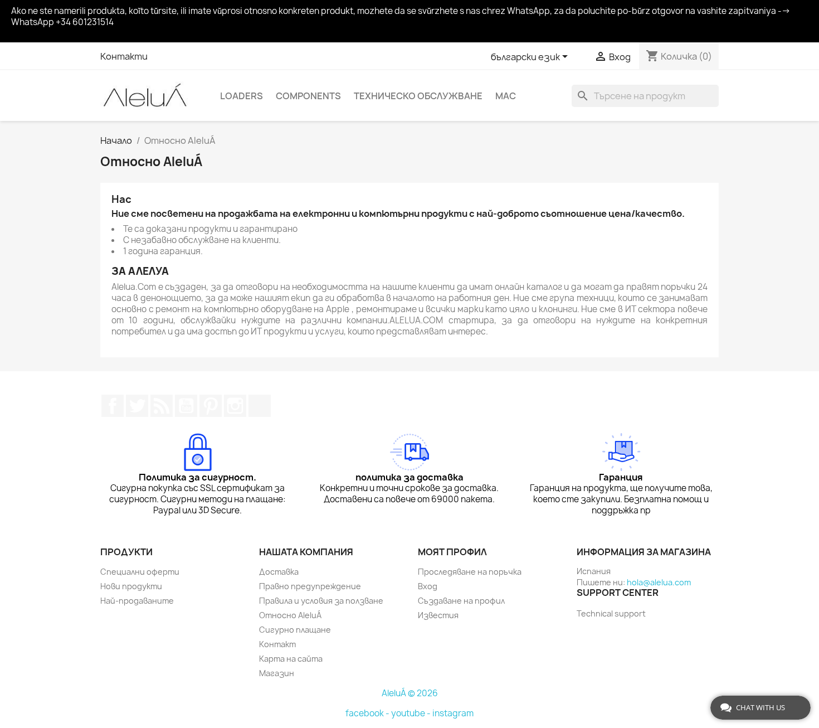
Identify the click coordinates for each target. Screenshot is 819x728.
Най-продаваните (137, 600)
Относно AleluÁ (290, 615)
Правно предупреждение (310, 586)
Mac (505, 96)
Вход (427, 586)
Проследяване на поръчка (469, 571)
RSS (161, 406)
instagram (453, 713)
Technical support (611, 613)
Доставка (279, 571)
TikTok (259, 406)
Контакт (277, 644)
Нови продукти (131, 586)
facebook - (368, 713)
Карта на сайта (291, 658)
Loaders (241, 96)
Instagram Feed (235, 406)
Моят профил (452, 552)
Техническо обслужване (418, 96)
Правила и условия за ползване (321, 600)
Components (308, 96)
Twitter (137, 406)
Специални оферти (139, 571)
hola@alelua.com (659, 582)
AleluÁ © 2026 (410, 693)
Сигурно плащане (295, 629)
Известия (438, 615)
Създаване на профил (461, 600)
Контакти (124, 56)
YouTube (186, 406)
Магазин (276, 673)
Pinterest (210, 406)
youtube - (411, 713)
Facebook (112, 406)
